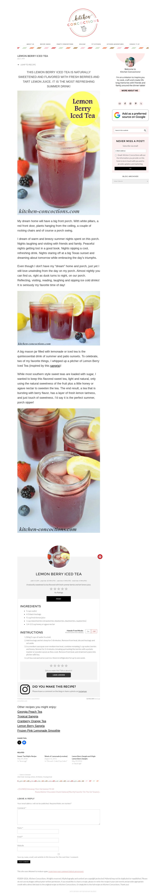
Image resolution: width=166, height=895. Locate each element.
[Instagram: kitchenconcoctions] (26, 689)
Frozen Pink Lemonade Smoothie (38, 730)
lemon (56, 781)
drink (33, 781)
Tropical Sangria (27, 716)
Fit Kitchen (39, 777)
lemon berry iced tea (65, 781)
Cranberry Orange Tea (31, 721)
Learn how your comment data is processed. (66, 871)
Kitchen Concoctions (47, 781)
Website (20, 845)
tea (83, 781)
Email (20, 837)
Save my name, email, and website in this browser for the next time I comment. (48, 857)
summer (78, 781)
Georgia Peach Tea (29, 711)
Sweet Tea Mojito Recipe (26, 756)
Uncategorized (47, 777)
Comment (21, 808)
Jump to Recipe (28, 64)
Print (58, 599)
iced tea (38, 781)
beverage (27, 777)
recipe (74, 781)
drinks (33, 777)
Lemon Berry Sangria (31, 725)
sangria (55, 365)
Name (20, 828)
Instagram (83, 691)
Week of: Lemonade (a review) (56, 756)
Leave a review (59, 675)
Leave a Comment (25, 775)
